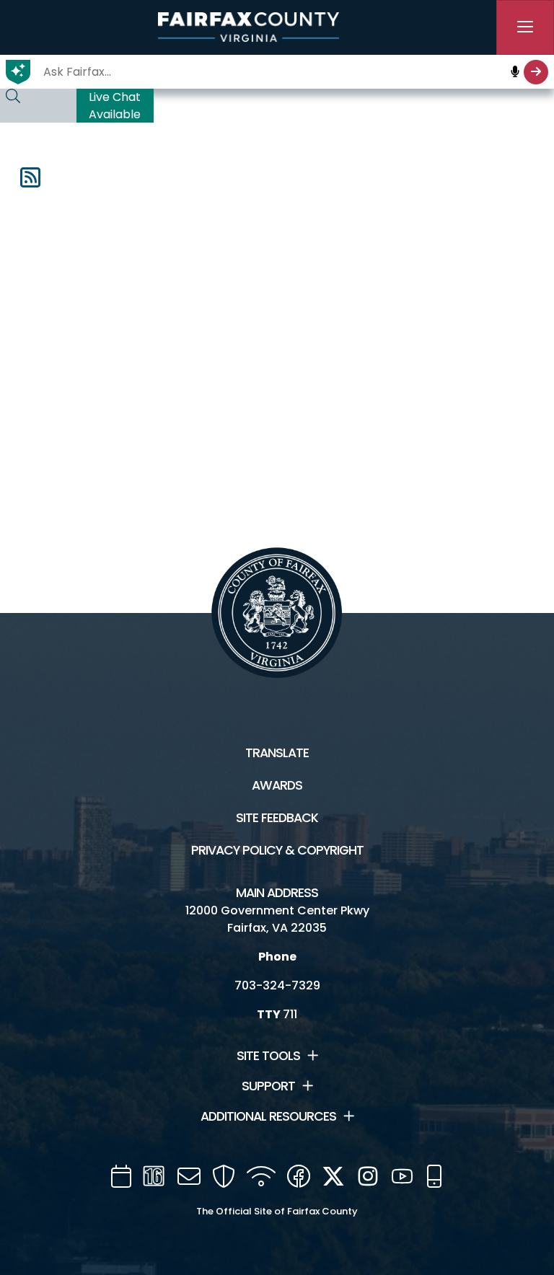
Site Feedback (277, 817)
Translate (277, 753)
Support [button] (268, 1086)
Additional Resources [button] (268, 1116)
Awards (277, 785)
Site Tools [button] (268, 1055)
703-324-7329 (277, 985)
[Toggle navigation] (525, 27)
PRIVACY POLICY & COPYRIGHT (277, 850)
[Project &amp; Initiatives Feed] (30, 182)
